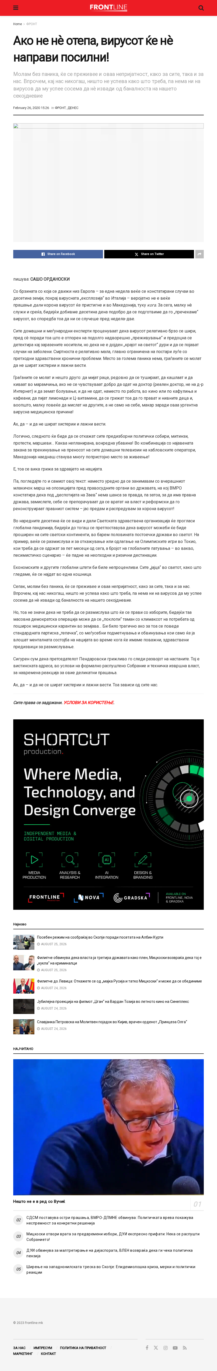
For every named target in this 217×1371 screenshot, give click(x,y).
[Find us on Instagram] (166, 1348)
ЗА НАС (19, 1348)
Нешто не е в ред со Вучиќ (39, 1201)
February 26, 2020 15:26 (31, 108)
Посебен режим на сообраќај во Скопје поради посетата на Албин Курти (100, 937)
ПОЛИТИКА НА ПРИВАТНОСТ (83, 1348)
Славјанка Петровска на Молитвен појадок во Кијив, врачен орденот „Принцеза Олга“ (112, 1022)
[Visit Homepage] (108, 8)
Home (17, 24)
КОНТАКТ (48, 1354)
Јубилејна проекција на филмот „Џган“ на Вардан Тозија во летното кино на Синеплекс (113, 1001)
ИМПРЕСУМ (43, 1348)
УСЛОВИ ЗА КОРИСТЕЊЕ (88, 702)
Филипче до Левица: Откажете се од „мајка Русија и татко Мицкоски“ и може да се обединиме (119, 981)
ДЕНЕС (72, 108)
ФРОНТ (31, 24)
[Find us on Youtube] (175, 1348)
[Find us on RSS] (185, 1348)
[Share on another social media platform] (199, 254)
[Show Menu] (15, 8)
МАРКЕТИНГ (23, 1354)
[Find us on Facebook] (147, 1348)
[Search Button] (201, 8)
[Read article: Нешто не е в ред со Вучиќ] (108, 1127)
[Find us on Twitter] (155, 1348)
